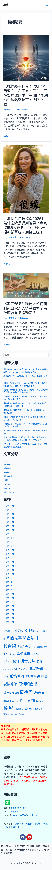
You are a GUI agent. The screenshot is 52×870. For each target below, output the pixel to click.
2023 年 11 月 (9, 586)
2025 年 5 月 (8, 566)
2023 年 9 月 (8, 594)
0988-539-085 (18, 808)
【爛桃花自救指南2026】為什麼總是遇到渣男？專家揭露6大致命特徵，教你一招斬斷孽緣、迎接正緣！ (25, 225)
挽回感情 (27, 700)
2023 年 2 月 (8, 622)
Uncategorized (9, 110)
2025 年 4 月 (8, 570)
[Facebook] (23, 837)
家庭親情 (12, 318)
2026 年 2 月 (8, 530)
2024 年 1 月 (8, 578)
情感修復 (35, 668)
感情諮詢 (39, 693)
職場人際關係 (8, 492)
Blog (5, 237)
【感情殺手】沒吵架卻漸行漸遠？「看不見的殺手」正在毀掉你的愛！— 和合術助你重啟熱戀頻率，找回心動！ (25, 95)
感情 (5, 676)
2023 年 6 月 (8, 606)
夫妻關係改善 (42, 647)
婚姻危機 (35, 654)
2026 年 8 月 (8, 506)
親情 (16, 714)
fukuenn (15, 811)
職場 (12, 714)
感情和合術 (7, 476)
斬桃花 (6, 480)
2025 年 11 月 (9, 542)
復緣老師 (13, 669)
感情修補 (10, 684)
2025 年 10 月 (9, 546)
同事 (4, 639)
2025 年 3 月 (8, 574)
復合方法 (27, 661)
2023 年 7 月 (8, 602)
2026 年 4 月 (8, 522)
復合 (16, 661)
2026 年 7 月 (8, 510)
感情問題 (8, 693)
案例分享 (7, 488)
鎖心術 (21, 714)
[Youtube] (29, 837)
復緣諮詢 (22, 669)
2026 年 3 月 (8, 526)
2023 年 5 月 (8, 610)
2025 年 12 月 (9, 538)
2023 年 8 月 (8, 598)
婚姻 (14, 654)
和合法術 (30, 638)
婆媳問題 (7, 654)
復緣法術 (6, 669)
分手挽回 (43, 631)
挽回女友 (15, 701)
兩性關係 (12, 237)
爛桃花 (6, 714)
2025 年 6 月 (8, 562)
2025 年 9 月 (8, 550)
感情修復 (17, 676)
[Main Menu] (47, 5)
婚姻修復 (23, 654)
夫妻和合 (22, 646)
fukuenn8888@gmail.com (25, 815)
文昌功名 (15, 827)
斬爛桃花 (19, 709)
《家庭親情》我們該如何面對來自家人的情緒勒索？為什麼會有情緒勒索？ (25, 308)
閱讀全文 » (7, 136)
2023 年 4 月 (8, 614)
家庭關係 (7, 661)
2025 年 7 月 (8, 558)
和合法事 (14, 638)
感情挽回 (24, 692)
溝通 (40, 709)
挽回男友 (39, 701)
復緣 (5, 5)
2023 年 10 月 (9, 590)
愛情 (46, 669)
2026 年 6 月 (8, 514)
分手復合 (31, 630)
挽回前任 (7, 701)
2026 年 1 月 (8, 534)
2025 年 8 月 (8, 554)
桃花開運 (7, 484)
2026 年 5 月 (8, 518)
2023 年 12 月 (9, 582)
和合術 (9, 646)
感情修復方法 (37, 676)
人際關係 (7, 631)
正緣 (36, 709)
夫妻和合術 (32, 647)
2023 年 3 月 (8, 618)
